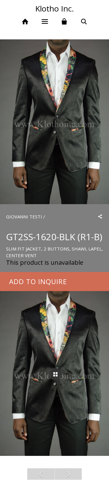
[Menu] (44, 21)
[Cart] (64, 21)
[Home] (25, 21)
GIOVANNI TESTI (24, 217)
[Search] (84, 21)
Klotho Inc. (54, 8)
